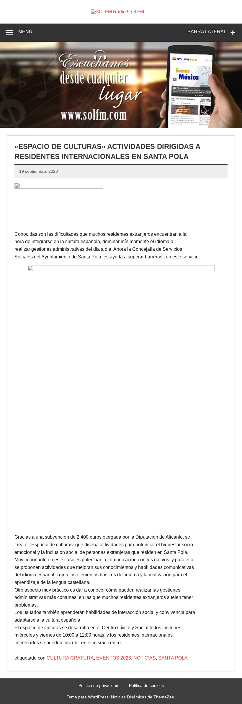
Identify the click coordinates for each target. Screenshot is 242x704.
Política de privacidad (98, 685)
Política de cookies (146, 685)
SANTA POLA (173, 657)
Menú (25, 31)
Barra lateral (206, 31)
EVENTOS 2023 (113, 657)
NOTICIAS (144, 657)
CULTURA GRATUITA (70, 657)
